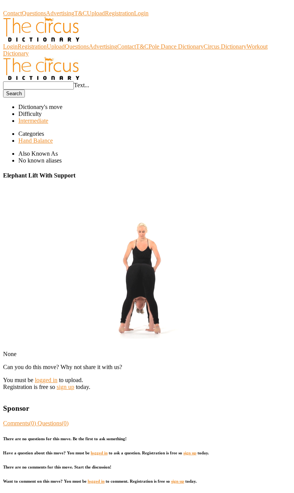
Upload (96, 13)
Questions (34, 13)
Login (141, 13)
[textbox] (38, 85)
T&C (80, 13)
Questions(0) (53, 423)
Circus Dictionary (24, 6)
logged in (46, 380)
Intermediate (33, 120)
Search (14, 93)
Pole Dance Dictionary (176, 46)
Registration (119, 13)
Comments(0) (20, 423)
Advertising (60, 13)
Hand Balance (35, 140)
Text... (81, 85)
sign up (65, 387)
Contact (12, 13)
